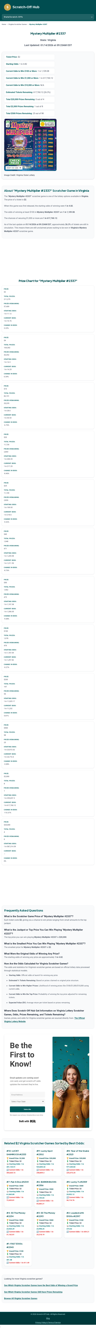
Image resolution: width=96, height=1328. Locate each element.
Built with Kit (27, 1121)
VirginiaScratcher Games (17, 24)
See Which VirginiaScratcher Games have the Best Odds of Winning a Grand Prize (41, 1285)
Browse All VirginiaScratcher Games (20, 1298)
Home (4, 24)
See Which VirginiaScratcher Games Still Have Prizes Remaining (33, 1292)
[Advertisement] (48, 258)
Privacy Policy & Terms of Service (48, 1323)
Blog (48, 1318)
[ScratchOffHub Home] (48, 7)
